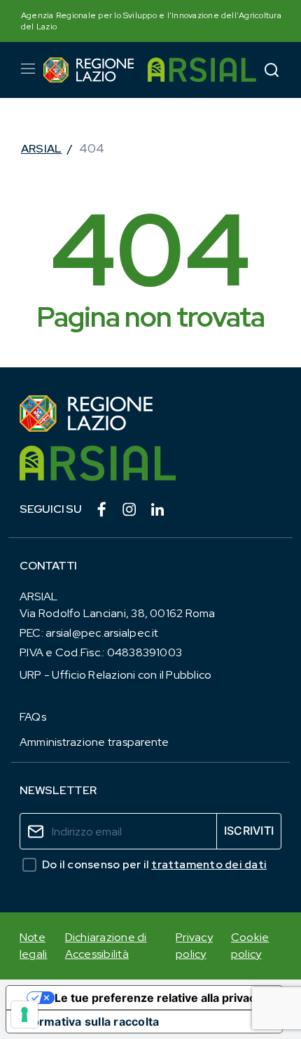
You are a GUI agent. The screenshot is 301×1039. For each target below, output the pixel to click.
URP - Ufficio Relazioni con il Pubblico (115, 674)
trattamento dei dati (209, 864)
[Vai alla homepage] (88, 69)
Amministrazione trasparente (94, 742)
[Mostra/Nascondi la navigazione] (28, 68)
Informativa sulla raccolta (88, 1022)
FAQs (33, 716)
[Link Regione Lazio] (150, 413)
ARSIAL (41, 148)
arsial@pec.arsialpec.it (102, 632)
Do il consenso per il (154, 864)
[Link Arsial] (150, 463)
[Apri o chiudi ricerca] (271, 69)
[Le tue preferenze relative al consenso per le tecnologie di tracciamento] (24, 1014)
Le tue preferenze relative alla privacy (158, 998)
